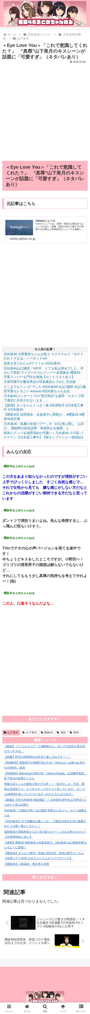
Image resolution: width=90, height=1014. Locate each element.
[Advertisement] (45, 109)
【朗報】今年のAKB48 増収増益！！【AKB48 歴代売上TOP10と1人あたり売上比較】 (45, 802)
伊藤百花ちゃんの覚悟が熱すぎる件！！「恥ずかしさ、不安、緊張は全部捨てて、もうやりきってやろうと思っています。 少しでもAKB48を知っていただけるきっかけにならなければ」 (44, 788)
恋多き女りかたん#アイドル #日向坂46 (32, 363)
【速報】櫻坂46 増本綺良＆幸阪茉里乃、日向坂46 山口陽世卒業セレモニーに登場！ (45, 845)
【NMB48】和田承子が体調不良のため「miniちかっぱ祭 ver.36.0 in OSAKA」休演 (44, 765)
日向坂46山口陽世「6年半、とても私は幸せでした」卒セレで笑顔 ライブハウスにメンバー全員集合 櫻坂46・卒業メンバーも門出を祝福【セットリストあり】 (44, 372)
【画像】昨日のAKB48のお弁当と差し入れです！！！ (37, 756)
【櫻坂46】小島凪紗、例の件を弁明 (26, 864)
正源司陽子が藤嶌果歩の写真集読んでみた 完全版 (40, 381)
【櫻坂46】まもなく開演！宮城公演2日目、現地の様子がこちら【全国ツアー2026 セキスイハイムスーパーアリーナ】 (44, 856)
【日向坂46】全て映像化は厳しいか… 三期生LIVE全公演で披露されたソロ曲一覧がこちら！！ (45, 824)
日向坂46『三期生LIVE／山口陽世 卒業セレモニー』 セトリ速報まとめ (45, 813)
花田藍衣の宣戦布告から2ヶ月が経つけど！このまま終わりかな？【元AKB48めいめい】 (45, 834)
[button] (81, 724)
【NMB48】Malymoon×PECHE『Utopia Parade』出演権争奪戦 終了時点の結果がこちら (45, 776)
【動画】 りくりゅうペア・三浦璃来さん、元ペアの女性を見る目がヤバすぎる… (44, 749)
